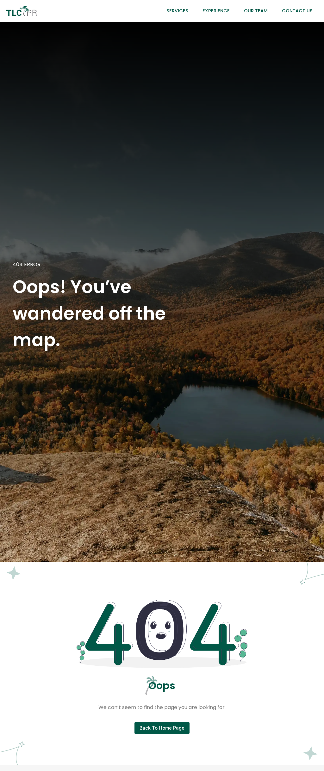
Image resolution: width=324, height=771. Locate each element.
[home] (21, 11)
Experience (216, 11)
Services (177, 11)
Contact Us (297, 11)
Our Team (256, 11)
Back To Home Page (162, 728)
